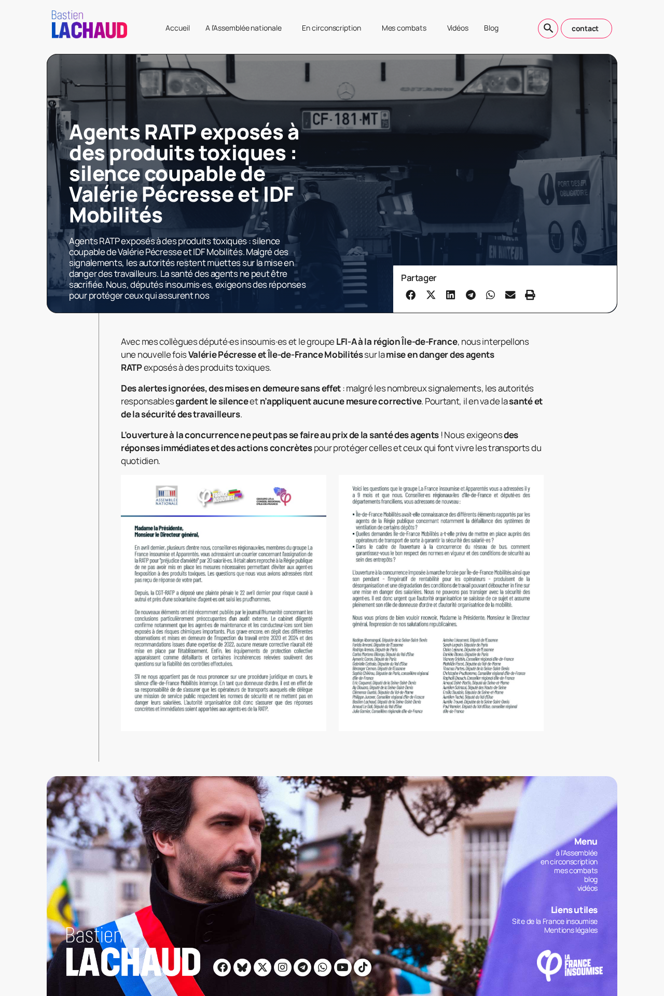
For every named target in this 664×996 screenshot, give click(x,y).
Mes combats (404, 28)
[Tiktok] (362, 967)
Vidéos (457, 28)
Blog (491, 28)
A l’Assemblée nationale (243, 28)
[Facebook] (222, 967)
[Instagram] (283, 967)
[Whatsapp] (322, 967)
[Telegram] (302, 967)
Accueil (177, 28)
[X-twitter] (262, 967)
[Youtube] (343, 967)
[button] (411, 294)
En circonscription (331, 28)
